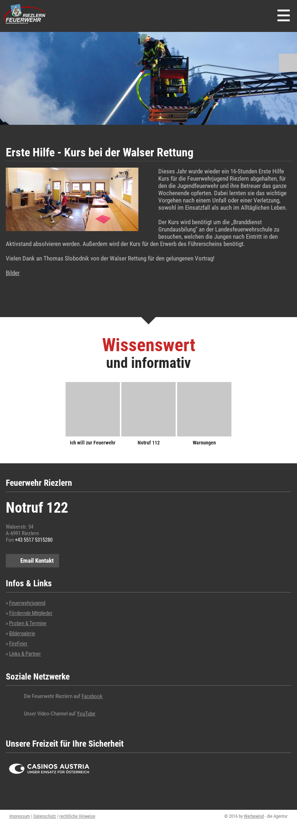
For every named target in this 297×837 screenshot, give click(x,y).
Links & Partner (25, 654)
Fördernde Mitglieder (31, 613)
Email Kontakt (37, 560)
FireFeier (18, 643)
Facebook (92, 696)
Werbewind (254, 816)
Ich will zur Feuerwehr (93, 442)
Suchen (288, 63)
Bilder (13, 272)
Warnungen (204, 442)
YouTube (86, 713)
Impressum (19, 816)
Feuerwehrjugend (27, 603)
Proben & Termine (27, 623)
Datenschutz (44, 816)
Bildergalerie (22, 633)
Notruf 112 (149, 442)
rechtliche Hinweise (77, 816)
